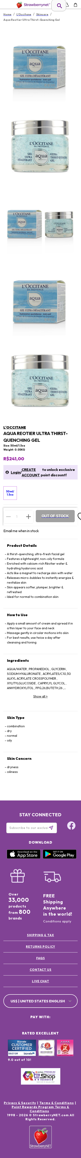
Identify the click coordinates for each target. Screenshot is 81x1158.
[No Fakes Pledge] (65, 1053)
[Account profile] (67, 5)
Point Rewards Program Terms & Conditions (40, 1109)
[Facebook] (71, 826)
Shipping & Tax (40, 935)
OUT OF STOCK (55, 516)
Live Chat (40, 981)
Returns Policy (40, 946)
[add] (28, 516)
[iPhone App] (23, 858)
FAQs (40, 958)
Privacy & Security (20, 1103)
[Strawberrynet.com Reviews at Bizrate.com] (22, 1055)
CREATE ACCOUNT (31, 472)
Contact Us (41, 969)
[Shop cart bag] (75, 5)
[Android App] (59, 858)
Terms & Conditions (56, 1103)
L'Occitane (14, 427)
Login (15, 472)
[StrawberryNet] (32, 4)
